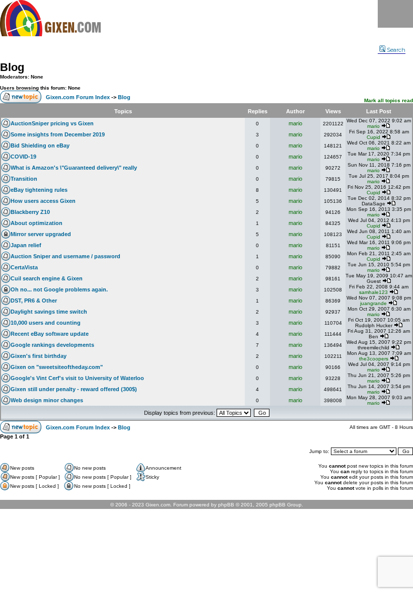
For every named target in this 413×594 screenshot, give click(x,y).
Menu (395, 14)
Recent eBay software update (50, 334)
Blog (12, 67)
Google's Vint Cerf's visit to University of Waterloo (77, 378)
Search (396, 49)
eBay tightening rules (39, 190)
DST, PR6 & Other (34, 301)
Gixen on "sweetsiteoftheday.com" (57, 367)
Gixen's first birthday (38, 356)
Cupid (373, 137)
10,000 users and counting (46, 323)
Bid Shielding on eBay (40, 145)
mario (295, 123)
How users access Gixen (43, 201)
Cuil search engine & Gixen (47, 278)
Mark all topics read (388, 100)
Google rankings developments (52, 345)
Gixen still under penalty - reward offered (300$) (74, 389)
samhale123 (373, 292)
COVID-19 (23, 157)
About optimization (36, 223)
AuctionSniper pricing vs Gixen (52, 123)
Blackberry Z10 (30, 212)
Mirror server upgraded (41, 234)
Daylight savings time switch (49, 312)
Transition (24, 179)
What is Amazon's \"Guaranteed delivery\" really (74, 168)
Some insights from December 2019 (58, 134)
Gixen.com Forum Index (78, 97)
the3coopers (373, 358)
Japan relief (26, 245)
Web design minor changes (47, 400)
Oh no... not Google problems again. (59, 289)
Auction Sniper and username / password (65, 256)
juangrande (373, 303)
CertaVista (24, 267)
